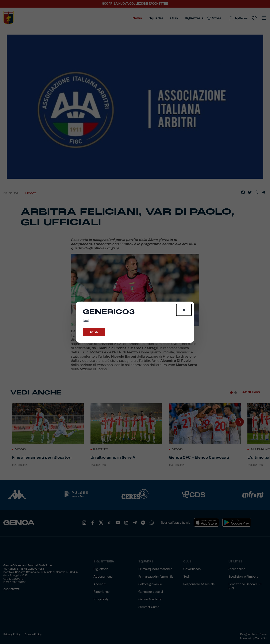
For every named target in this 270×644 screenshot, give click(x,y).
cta (94, 332)
